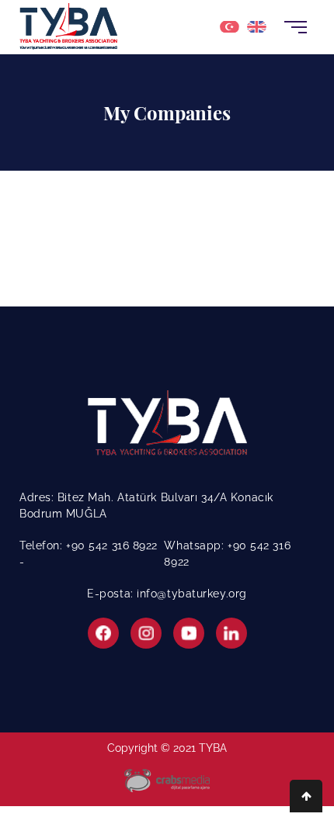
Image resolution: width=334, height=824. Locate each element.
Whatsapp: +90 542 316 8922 (227, 553)
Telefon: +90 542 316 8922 (88, 545)
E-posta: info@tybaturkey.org (167, 593)
